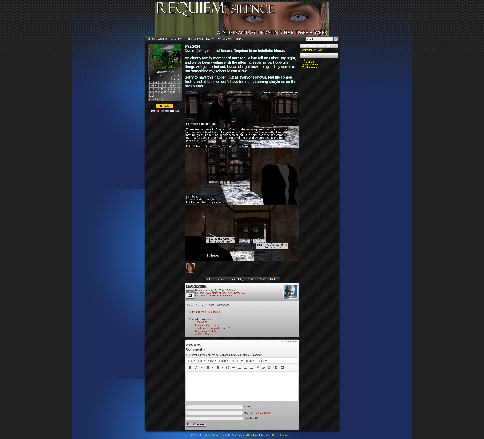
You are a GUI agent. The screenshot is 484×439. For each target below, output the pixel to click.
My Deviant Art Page (312, 50)
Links (239, 38)
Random (251, 279)
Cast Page (178, 38)
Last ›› (273, 279)
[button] (190, 367)
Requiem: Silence (247, 20)
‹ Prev (221, 279)
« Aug (156, 99)
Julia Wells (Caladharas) (220, 295)
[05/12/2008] (242, 260)
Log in (305, 59)
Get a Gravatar (263, 413)
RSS (273, 435)
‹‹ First (210, 279)
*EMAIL (257, 412)
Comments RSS (289, 341)
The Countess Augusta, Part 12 (212, 328)
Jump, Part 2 (202, 333)
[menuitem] (191, 360)
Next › (263, 279)
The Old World (157, 38)
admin (201, 290)
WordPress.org (309, 67)
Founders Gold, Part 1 (207, 325)
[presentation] (191, 360)
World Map (225, 38)
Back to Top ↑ (283, 435)
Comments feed (310, 64)
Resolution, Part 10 (205, 331)
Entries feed (308, 62)
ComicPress (253, 435)
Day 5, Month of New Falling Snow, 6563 (225, 293)
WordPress (237, 435)
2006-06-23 (201, 322)
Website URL (251, 418)
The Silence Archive (202, 38)
